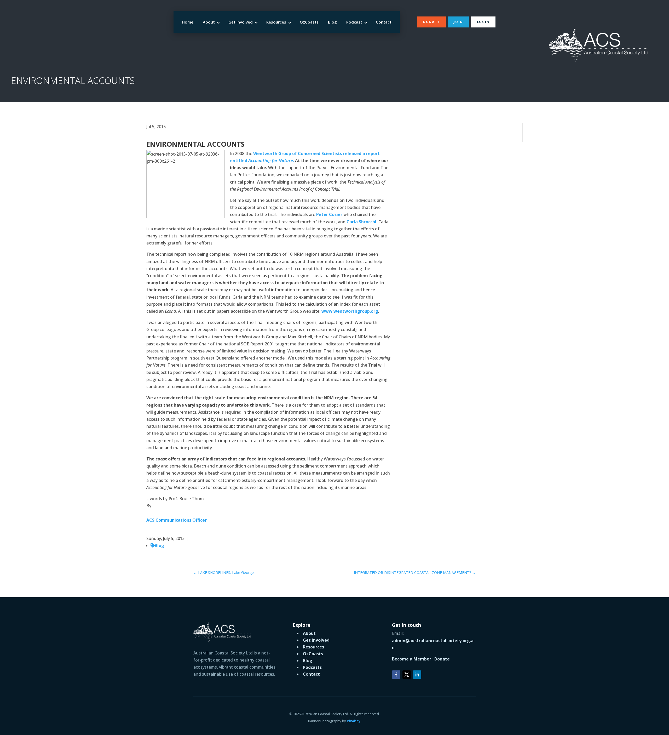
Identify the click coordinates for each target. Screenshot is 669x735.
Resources (276, 22)
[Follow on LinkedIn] (417, 674)
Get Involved (240, 22)
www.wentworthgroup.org (349, 311)
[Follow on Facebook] (396, 674)
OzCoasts (309, 22)
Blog (332, 22)
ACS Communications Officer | (178, 520)
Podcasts (312, 667)
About (209, 22)
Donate (431, 22)
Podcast (354, 22)
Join (458, 22)
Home (187, 22)
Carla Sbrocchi (361, 222)
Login (483, 22)
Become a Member (411, 659)
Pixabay (353, 721)
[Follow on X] (406, 674)
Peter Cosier (329, 214)
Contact (383, 22)
